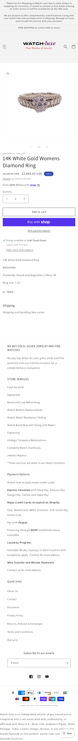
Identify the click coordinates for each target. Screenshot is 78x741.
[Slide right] (47, 147)
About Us (12, 591)
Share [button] (10, 291)
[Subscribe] (67, 663)
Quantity (7, 191)
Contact (12, 599)
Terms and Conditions (20, 631)
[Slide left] (31, 147)
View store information (19, 250)
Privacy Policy (15, 615)
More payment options (39, 230)
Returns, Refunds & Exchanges (25, 623)
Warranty (12, 640)
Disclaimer (13, 607)
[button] (5, 47)
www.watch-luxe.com (34, 705)
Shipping (6, 179)
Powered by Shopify (50, 705)
